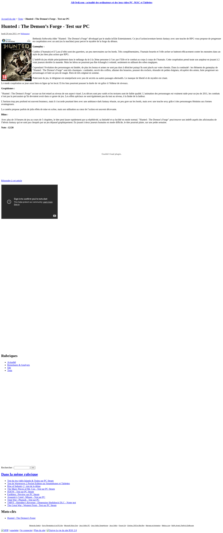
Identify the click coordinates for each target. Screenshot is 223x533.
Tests (20, 19)
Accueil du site (8, 19)
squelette (14, 530)
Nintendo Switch (35, 525)
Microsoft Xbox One (71, 525)
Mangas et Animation (153, 525)
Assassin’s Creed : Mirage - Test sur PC (26, 497)
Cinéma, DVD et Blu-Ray (135, 525)
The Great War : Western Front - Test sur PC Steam (31, 505)
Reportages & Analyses (18, 365)
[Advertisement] (111, 11)
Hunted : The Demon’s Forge (21, 518)
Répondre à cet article (11, 180)
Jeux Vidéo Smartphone (99, 525)
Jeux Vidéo (113, 525)
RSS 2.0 (72, 530)
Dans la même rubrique (19, 474)
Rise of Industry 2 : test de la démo (24, 486)
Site (9, 367)
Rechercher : (7, 467)
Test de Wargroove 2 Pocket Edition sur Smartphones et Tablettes (38, 483)
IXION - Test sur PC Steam (20, 491)
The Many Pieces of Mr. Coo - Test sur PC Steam (31, 489)
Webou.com (166, 525)
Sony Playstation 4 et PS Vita (52, 525)
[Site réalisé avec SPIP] (4, 530)
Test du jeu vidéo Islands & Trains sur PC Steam (30, 480)
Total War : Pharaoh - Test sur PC (23, 500)
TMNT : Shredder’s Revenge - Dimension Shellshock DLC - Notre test (41, 502)
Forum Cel (122, 525)
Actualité (11, 362)
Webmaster (25, 33)
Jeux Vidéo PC (84, 525)
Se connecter (26, 530)
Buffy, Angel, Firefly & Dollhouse (183, 525)
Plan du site (39, 530)
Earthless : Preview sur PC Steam (23, 494)
